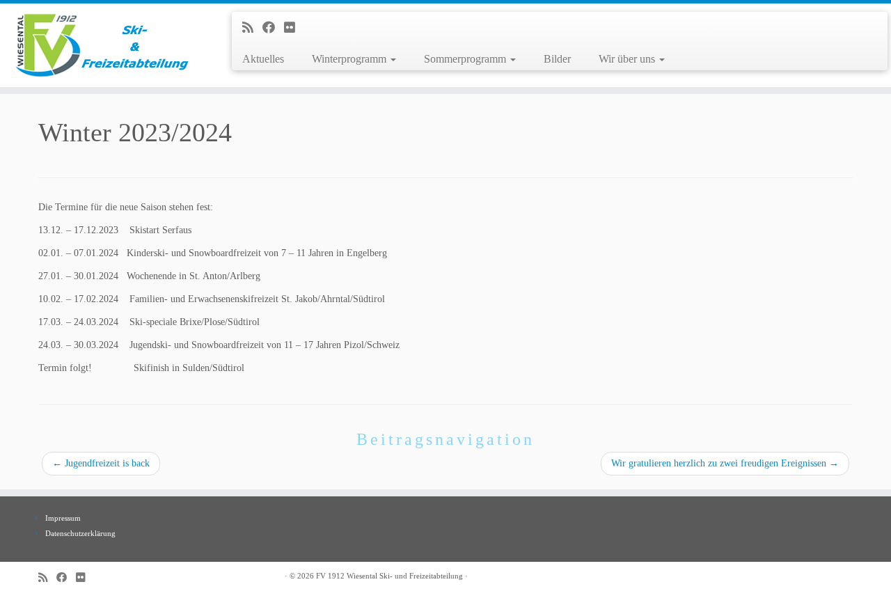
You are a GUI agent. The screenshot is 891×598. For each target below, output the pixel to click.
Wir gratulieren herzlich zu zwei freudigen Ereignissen (725, 463)
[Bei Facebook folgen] (273, 28)
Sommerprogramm (466, 59)
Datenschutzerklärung (80, 533)
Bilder (557, 59)
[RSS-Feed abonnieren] (252, 28)
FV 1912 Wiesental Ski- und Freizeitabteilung (389, 576)
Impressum (63, 518)
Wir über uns (628, 59)
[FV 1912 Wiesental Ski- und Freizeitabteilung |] (102, 45)
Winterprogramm (350, 59)
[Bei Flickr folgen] (294, 28)
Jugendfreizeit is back (101, 463)
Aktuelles (263, 59)
